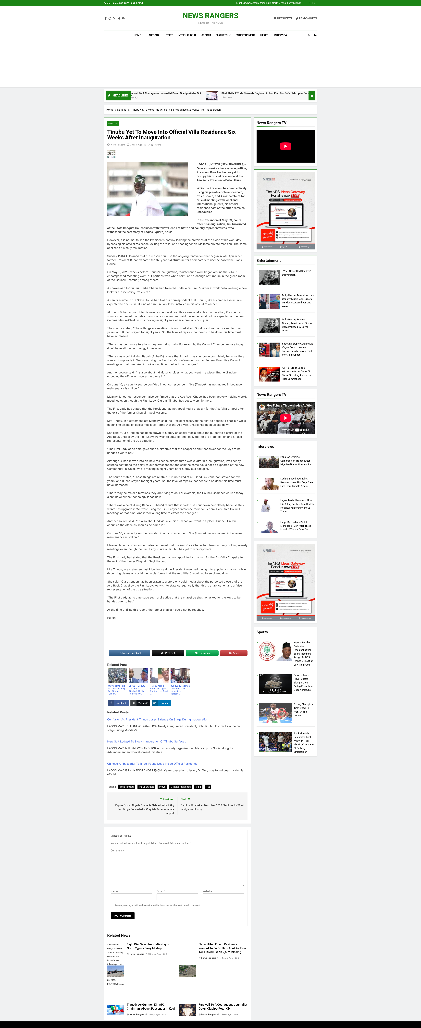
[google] (118, 19)
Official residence (181, 786)
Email (161, 891)
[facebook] (106, 19)
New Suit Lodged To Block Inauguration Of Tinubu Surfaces (146, 741)
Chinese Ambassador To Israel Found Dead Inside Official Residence (152, 763)
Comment (117, 850)
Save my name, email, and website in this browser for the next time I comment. (157, 905)
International (187, 35)
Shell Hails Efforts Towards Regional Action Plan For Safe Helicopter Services (205, 93)
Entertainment (245, 35)
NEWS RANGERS (210, 15)
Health (264, 35)
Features (221, 35)
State (169, 35)
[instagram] (110, 19)
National (155, 35)
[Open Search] (309, 35)
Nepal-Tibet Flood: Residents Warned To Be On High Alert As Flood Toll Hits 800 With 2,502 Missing (257, 3)
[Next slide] (315, 3)
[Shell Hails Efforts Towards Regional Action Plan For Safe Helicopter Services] (149, 97)
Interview (280, 35)
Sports (206, 35)
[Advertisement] (210, 64)
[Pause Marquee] (312, 95)
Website (207, 891)
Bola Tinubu (127, 786)
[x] (114, 19)
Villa (198, 786)
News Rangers (118, 144)
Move (162, 786)
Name (115, 891)
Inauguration (146, 786)
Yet (208, 786)
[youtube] (123, 19)
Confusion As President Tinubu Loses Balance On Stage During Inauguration (157, 719)
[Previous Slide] (310, 3)
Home (137, 35)
